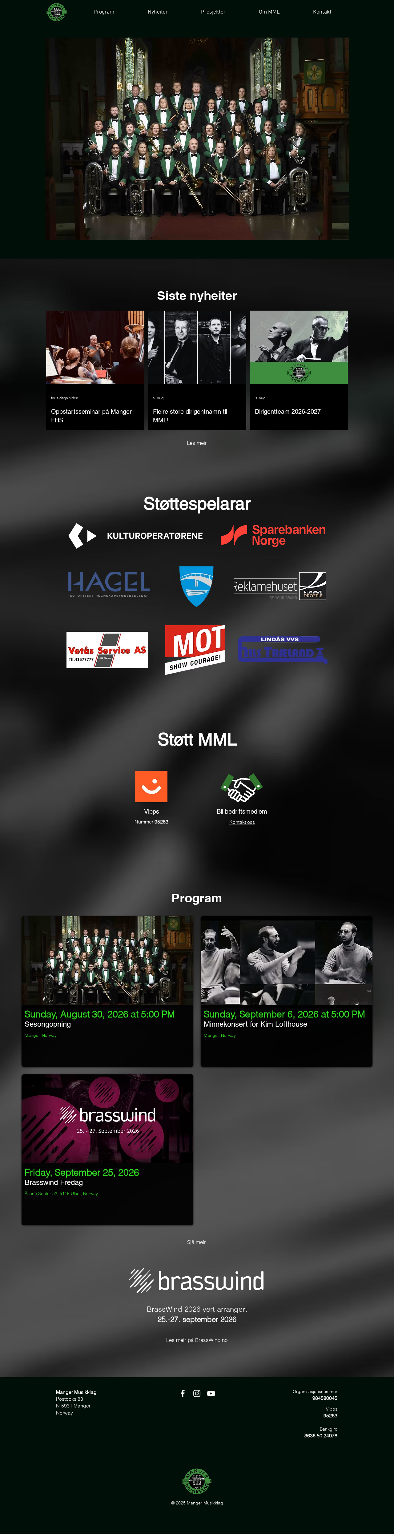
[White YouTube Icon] (211, 1393)
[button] (213, 12)
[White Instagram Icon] (197, 1393)
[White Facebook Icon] (182, 1393)
